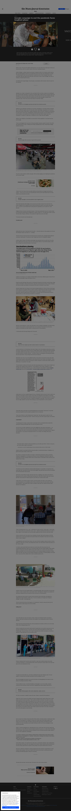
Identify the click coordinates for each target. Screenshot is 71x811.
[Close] (19, 793)
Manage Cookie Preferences (10, 807)
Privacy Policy (4, 805)
